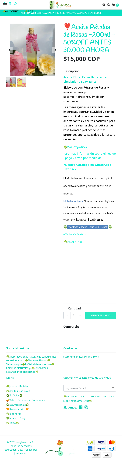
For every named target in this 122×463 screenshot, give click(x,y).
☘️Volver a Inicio (73, 242)
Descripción (71, 71)
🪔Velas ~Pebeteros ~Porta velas (25, 400)
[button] (103, 5)
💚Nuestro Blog (15, 418)
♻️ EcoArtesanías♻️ (17, 404)
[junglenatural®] (61, 5)
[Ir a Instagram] (10, 3)
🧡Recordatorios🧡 (17, 409)
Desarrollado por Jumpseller (25, 451)
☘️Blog (29, 11)
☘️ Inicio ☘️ (12, 423)
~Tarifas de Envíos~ (74, 235)
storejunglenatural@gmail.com (81, 356)
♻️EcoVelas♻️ (14, 395)
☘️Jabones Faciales (17, 386)
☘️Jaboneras (13, 414)
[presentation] (9, 50)
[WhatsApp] (15, 3)
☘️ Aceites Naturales (18, 391)
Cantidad (74, 308)
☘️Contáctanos (11, 11)
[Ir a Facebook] (80, 407)
